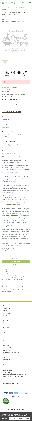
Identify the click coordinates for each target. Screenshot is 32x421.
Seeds (4, 329)
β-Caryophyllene (18, 94)
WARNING (5, 195)
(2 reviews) (14, 87)
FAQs (4, 340)
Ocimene (26, 94)
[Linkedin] (14, 100)
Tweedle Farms (6, 17)
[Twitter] (11, 100)
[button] (16, 21)
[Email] (5, 100)
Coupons (5, 343)
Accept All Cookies (23, 418)
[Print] (8, 100)
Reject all (12, 418)
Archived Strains (7, 359)
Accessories (6, 327)
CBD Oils (5, 311)
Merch (4, 332)
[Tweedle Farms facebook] (23, 409)
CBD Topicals (6, 315)
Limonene (13, 96)
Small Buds (6, 320)
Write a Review (6, 89)
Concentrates (6, 318)
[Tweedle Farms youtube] (12, 409)
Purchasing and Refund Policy (11, 352)
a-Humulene (5, 96)
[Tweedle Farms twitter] (14, 409)
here (20, 157)
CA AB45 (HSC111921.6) (11, 215)
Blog (4, 364)
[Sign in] (23, 3)
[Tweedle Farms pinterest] (17, 409)
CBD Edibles (6, 313)
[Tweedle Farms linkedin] (20, 409)
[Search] (20, 3)
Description (16, 104)
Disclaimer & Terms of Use (10, 347)
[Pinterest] (16, 100)
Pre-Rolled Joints (8, 325)
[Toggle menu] (30, 2)
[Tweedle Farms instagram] (9, 409)
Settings (4, 418)
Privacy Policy (7, 350)
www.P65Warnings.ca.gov (12, 204)
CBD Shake (6, 322)
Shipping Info (6, 345)
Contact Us (6, 355)
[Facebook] (2, 100)
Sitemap (5, 362)
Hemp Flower (6, 308)
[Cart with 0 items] (26, 2)
